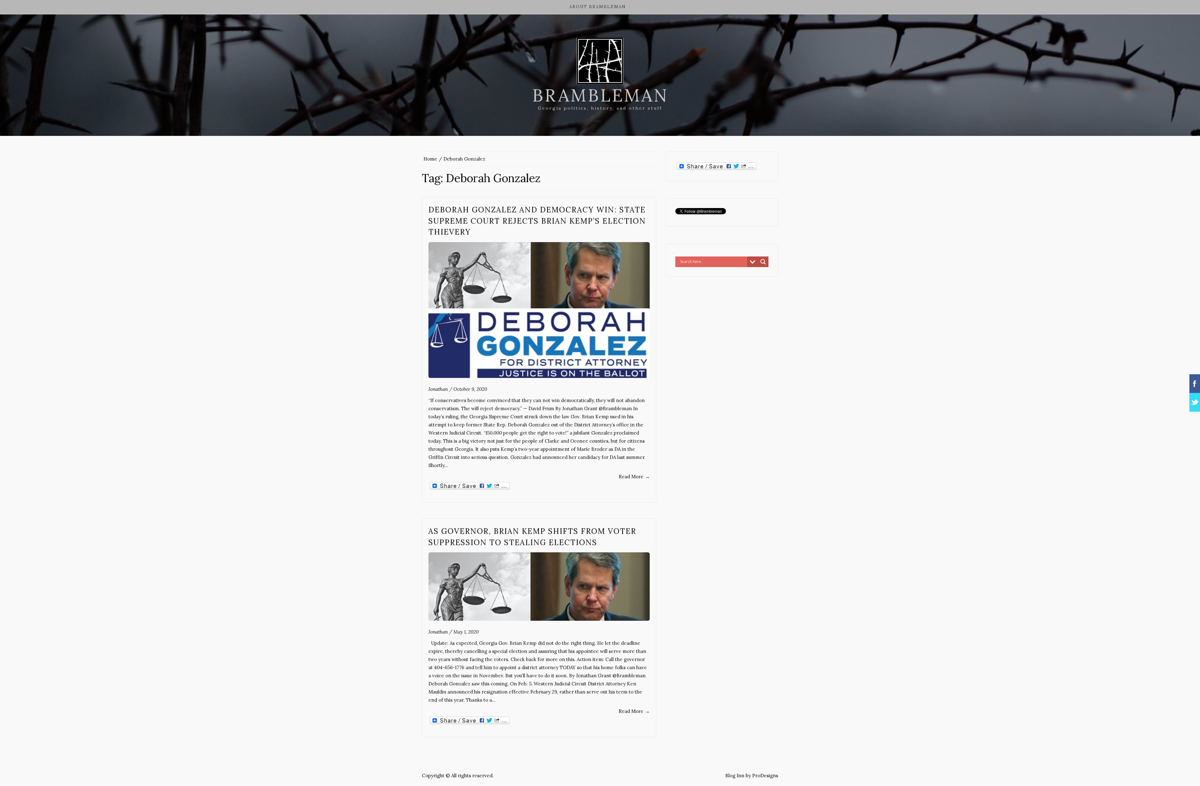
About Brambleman (597, 7)
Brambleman (600, 95)
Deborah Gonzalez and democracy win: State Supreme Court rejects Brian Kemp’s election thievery (537, 221)
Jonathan (438, 389)
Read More (634, 477)
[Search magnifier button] (763, 261)
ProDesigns (765, 776)
